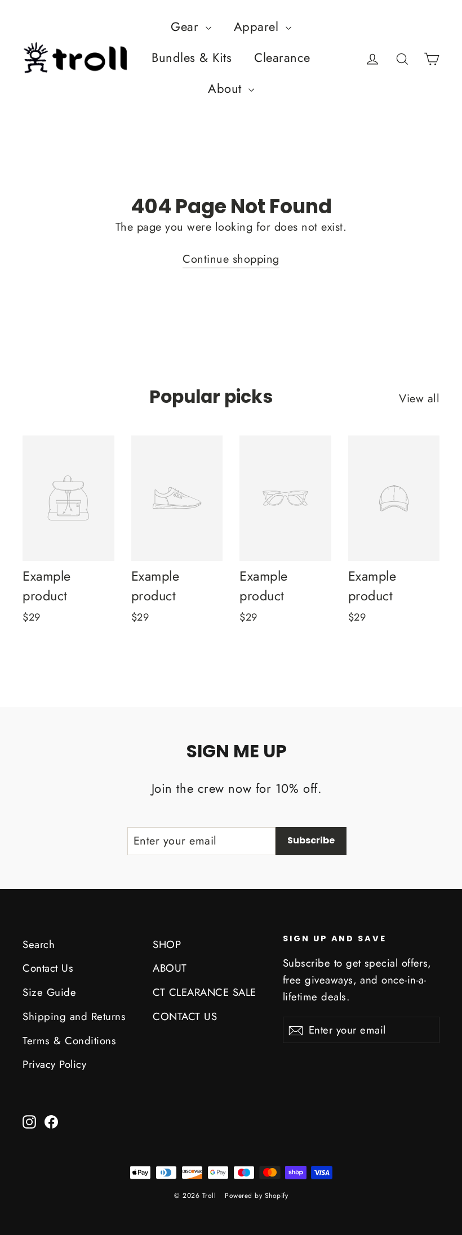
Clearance (282, 57)
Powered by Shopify (256, 1196)
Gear (187, 26)
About (227, 88)
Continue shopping (231, 259)
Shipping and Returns (74, 1016)
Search (39, 944)
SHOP (167, 944)
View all (419, 398)
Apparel (258, 26)
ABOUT (170, 968)
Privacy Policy (54, 1064)
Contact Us (48, 968)
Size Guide (49, 992)
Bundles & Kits (192, 57)
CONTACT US (185, 1016)
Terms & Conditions (69, 1040)
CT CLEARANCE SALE (204, 992)
